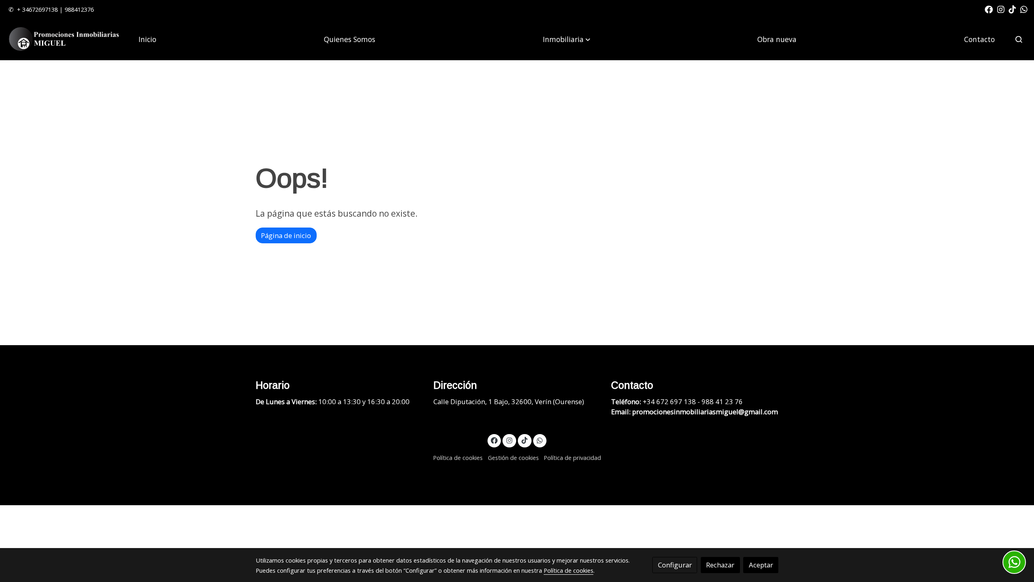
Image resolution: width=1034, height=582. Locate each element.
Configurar (675, 564)
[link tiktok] (1012, 9)
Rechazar (720, 564)
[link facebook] (989, 9)
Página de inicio (286, 235)
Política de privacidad (572, 457)
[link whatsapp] (1024, 9)
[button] (566, 39)
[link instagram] (1001, 9)
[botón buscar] (1018, 39)
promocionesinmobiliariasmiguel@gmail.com (705, 411)
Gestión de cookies (513, 457)
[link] (65, 39)
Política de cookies (458, 457)
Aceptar (761, 564)
